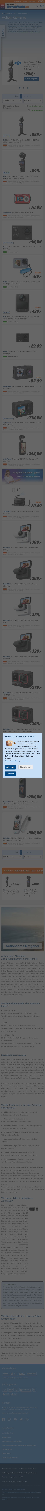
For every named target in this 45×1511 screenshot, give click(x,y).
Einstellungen (25, 767)
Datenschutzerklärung (12, 761)
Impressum (25, 761)
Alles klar (10, 767)
